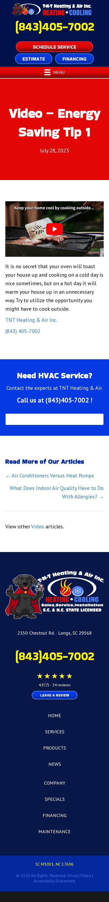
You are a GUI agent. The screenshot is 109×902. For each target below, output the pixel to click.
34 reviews (61, 684)
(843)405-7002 (54, 26)
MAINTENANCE (54, 831)
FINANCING (55, 815)
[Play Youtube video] (54, 229)
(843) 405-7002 (22, 331)
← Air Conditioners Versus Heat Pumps (49, 475)
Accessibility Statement (54, 880)
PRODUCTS (54, 748)
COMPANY (54, 783)
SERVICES (54, 732)
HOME (54, 715)
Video (37, 526)
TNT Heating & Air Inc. (31, 320)
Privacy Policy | (80, 875)
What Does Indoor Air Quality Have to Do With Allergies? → (57, 492)
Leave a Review (54, 695)
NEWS (54, 764)
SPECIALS (55, 799)
